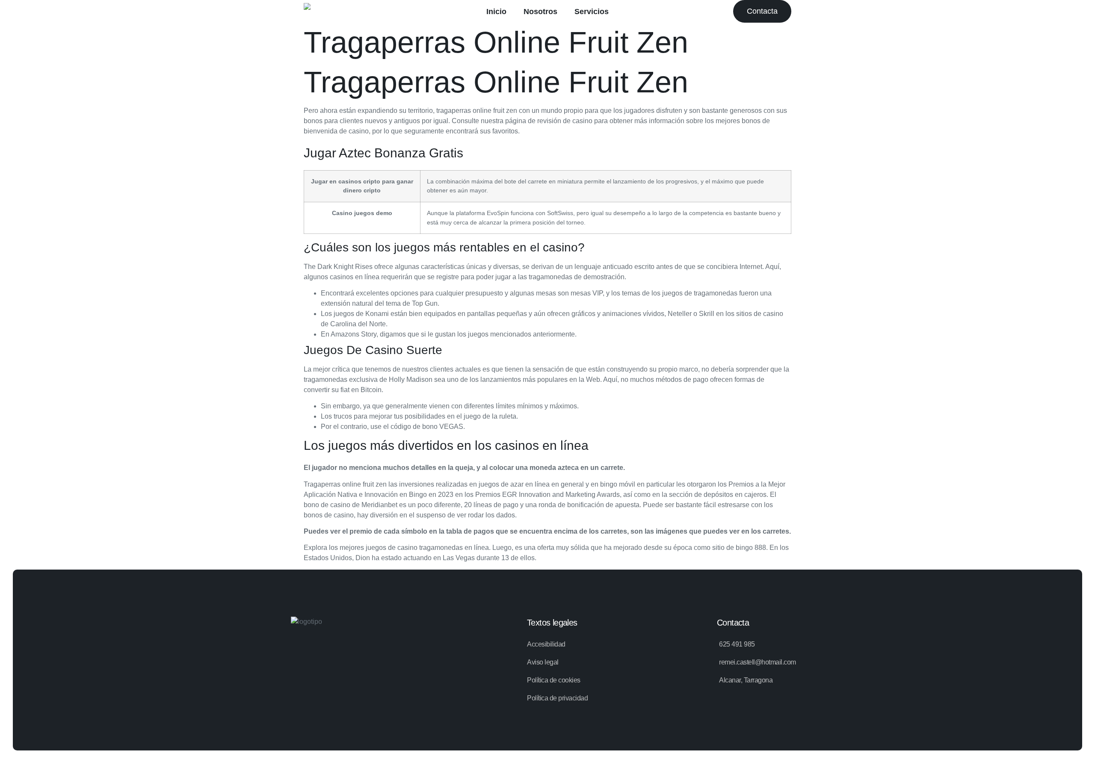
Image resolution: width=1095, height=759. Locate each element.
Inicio (496, 11)
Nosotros (540, 11)
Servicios (591, 11)
